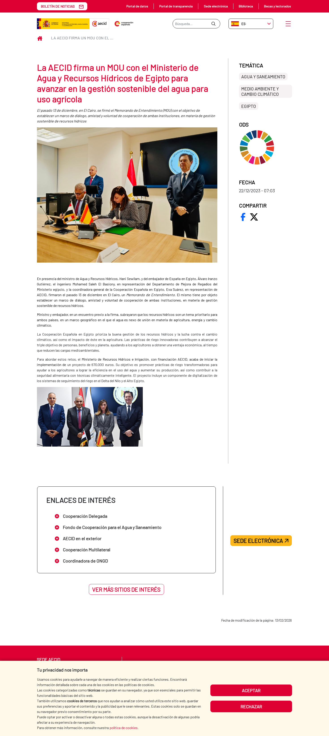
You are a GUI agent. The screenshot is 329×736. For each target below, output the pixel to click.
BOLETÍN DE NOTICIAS (58, 6)
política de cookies (123, 727)
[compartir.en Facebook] (243, 217)
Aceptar (251, 690)
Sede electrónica (216, 6)
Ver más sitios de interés (126, 589)
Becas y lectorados (277, 6)
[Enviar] (213, 23)
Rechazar (251, 706)
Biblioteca (246, 6)
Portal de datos (137, 6)
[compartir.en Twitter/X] (254, 217)
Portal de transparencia (176, 6)
